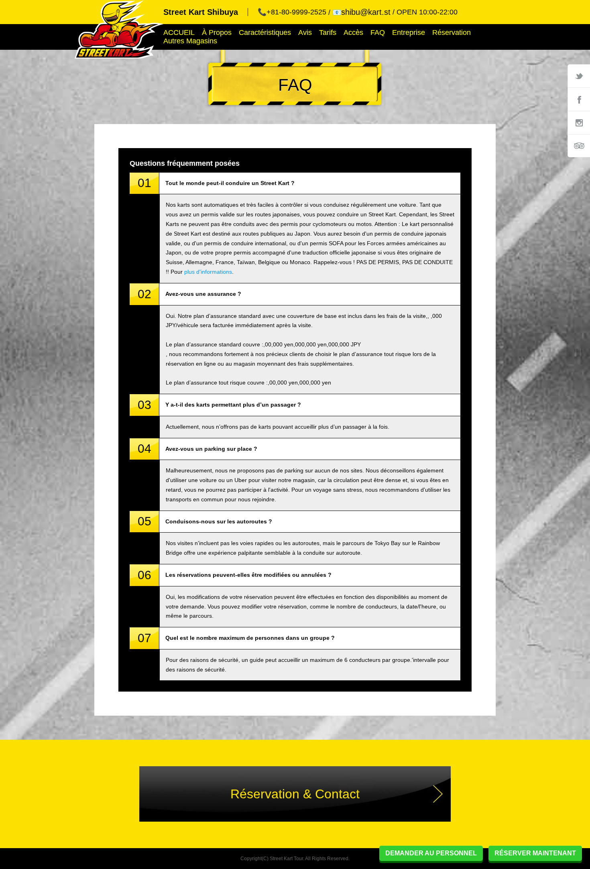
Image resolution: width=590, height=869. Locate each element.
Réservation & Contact (295, 794)
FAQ (377, 32)
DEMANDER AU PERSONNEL (431, 853)
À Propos (217, 32)
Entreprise (408, 32)
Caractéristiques (265, 32)
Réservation (451, 32)
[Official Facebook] (579, 99)
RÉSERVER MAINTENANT (535, 853)
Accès (353, 32)
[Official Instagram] (579, 122)
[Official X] (579, 76)
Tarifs (327, 32)
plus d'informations (208, 272)
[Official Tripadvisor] (579, 145)
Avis (305, 32)
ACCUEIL (179, 32)
